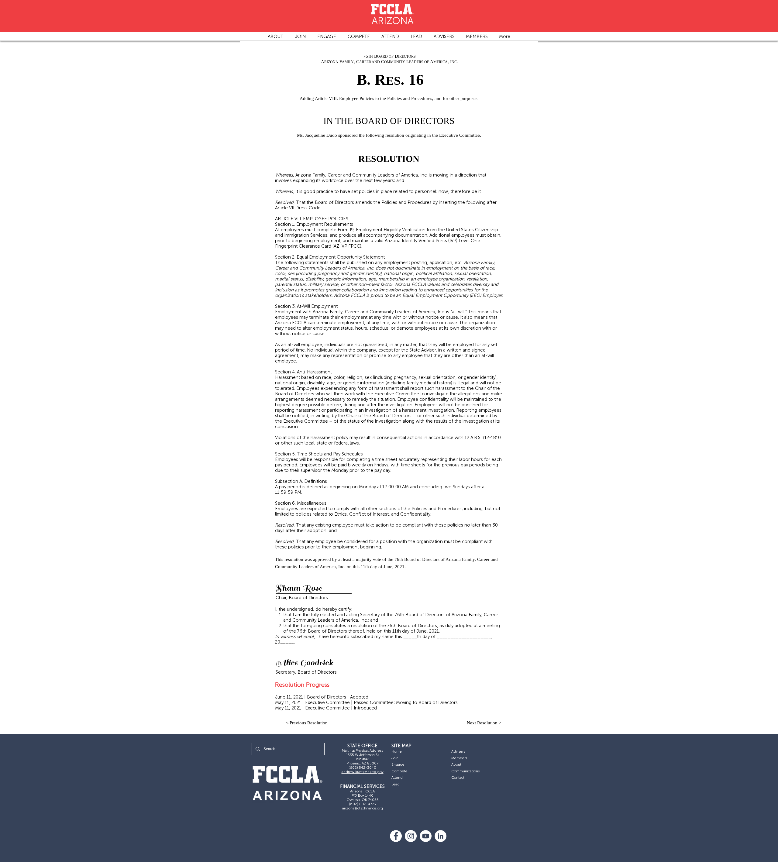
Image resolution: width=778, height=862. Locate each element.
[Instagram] (411, 836)
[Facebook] (396, 836)
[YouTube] (426, 836)
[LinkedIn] (440, 836)
